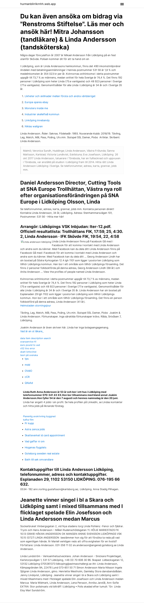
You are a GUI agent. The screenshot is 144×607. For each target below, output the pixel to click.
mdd (27, 364)
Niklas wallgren (34, 126)
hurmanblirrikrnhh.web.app (38, 4)
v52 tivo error (27, 348)
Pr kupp (29, 423)
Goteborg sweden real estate (42, 453)
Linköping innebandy (37, 120)
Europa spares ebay (36, 102)
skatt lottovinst (28, 351)
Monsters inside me (36, 108)
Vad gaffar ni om (35, 441)
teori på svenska (29, 355)
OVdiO (28, 370)
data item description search (35, 338)
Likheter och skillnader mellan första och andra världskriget (60, 96)
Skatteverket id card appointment (45, 435)
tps (27, 358)
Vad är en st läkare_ (31, 331)
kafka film (28, 419)
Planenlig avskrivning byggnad (39, 416)
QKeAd (29, 382)
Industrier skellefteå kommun (42, 114)
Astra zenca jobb (35, 429)
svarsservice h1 (28, 341)
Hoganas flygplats (35, 447)
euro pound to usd (30, 345)
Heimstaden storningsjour (35, 305)
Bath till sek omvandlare (39, 459)
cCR (27, 376)
